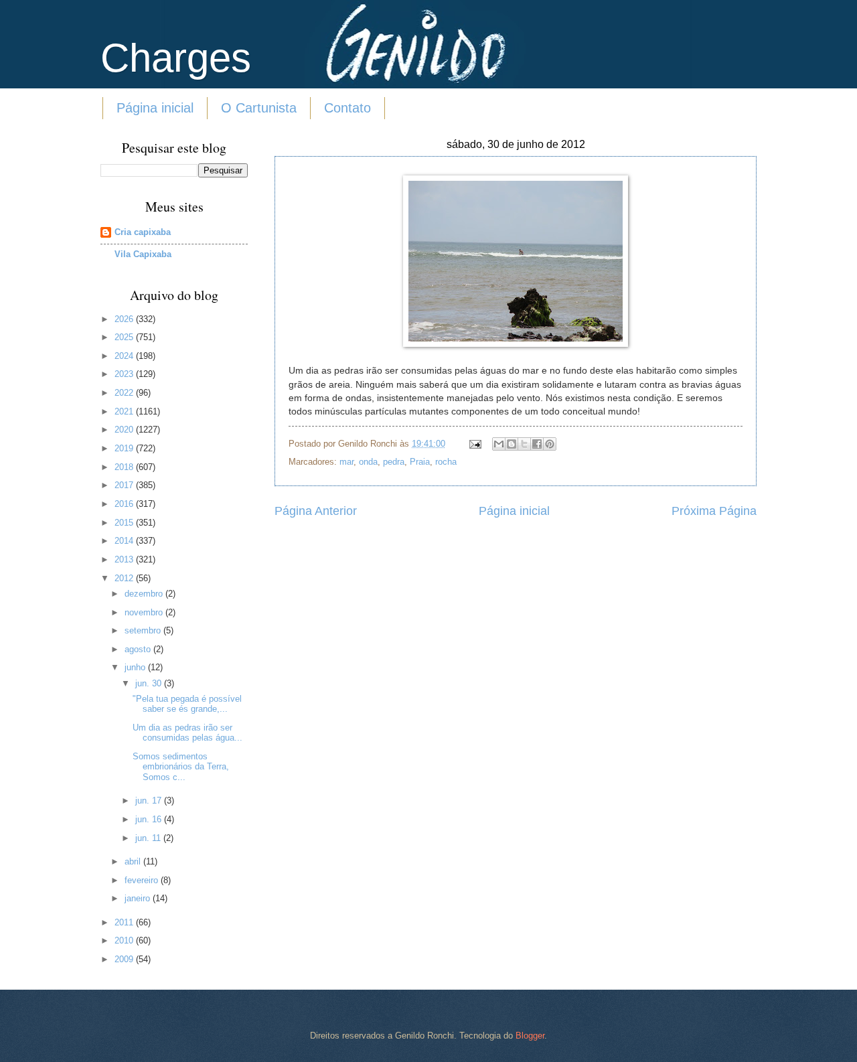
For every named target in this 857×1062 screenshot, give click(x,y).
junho (136, 667)
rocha (446, 462)
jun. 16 (149, 819)
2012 (125, 578)
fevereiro (143, 880)
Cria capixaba (142, 232)
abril (134, 861)
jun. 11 (149, 838)
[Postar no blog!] (511, 444)
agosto (139, 649)
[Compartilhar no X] (524, 444)
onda (368, 462)
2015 (125, 523)
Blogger (530, 1036)
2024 (125, 356)
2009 (125, 959)
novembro (145, 612)
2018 (125, 467)
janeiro (139, 898)
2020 (125, 430)
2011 (125, 922)
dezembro (145, 594)
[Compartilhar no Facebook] (537, 444)
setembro (144, 630)
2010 (125, 940)
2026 (125, 319)
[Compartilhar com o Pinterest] (549, 444)
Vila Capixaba (142, 254)
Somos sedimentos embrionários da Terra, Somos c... (181, 766)
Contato (347, 107)
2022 (125, 393)
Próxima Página (714, 511)
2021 (125, 411)
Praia (420, 462)
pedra (393, 462)
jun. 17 (149, 800)
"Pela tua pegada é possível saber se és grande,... (187, 704)
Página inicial (154, 107)
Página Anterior (316, 511)
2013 (125, 559)
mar (346, 462)
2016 (125, 504)
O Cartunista (259, 107)
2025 (125, 337)
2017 (125, 485)
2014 (125, 541)
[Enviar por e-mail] (498, 444)
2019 (125, 448)
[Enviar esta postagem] (474, 444)
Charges (175, 57)
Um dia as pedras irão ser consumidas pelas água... (187, 733)
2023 (125, 374)
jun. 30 (149, 683)
